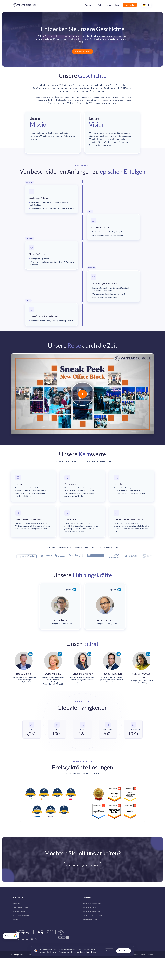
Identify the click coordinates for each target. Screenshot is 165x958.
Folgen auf (68, 590)
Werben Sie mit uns (20, 907)
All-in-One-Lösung (89, 919)
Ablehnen (109, 951)
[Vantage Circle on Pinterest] (32, 938)
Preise (100, 5)
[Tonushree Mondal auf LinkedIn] (89, 654)
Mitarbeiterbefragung (91, 911)
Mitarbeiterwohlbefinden (92, 915)
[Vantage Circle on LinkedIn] (23, 938)
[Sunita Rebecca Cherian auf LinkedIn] (148, 654)
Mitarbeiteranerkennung (92, 903)
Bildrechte (150, 955)
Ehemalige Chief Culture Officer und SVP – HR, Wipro (141, 682)
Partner (109, 5)
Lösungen (87, 5)
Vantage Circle (17, 955)
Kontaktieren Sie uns (21, 915)
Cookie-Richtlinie (139, 955)
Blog (117, 5)
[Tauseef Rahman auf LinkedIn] (118, 654)
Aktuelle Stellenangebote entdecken (82, 865)
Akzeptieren (123, 951)
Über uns (16, 903)
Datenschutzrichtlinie (88, 952)
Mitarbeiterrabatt (89, 907)
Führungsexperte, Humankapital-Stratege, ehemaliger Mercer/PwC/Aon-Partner (24, 679)
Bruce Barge (23, 673)
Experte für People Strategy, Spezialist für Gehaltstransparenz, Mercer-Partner (112, 679)
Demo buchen (130, 5)
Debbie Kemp (53, 673)
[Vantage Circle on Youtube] (27, 938)
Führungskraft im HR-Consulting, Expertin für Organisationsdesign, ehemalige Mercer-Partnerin (82, 679)
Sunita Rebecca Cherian (141, 675)
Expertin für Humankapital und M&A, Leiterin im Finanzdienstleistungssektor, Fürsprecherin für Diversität (53, 680)
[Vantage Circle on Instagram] (36, 938)
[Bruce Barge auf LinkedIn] (30, 654)
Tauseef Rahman (112, 673)
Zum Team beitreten (82, 52)
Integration (17, 919)
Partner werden (19, 911)
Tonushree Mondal (82, 673)
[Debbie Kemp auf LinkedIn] (60, 654)
